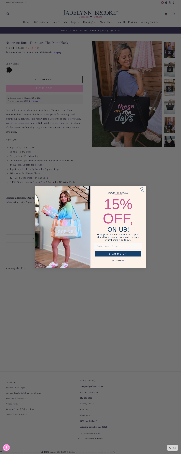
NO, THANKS (118, 261)
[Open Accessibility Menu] (6, 447)
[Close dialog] (142, 190)
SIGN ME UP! (118, 253)
